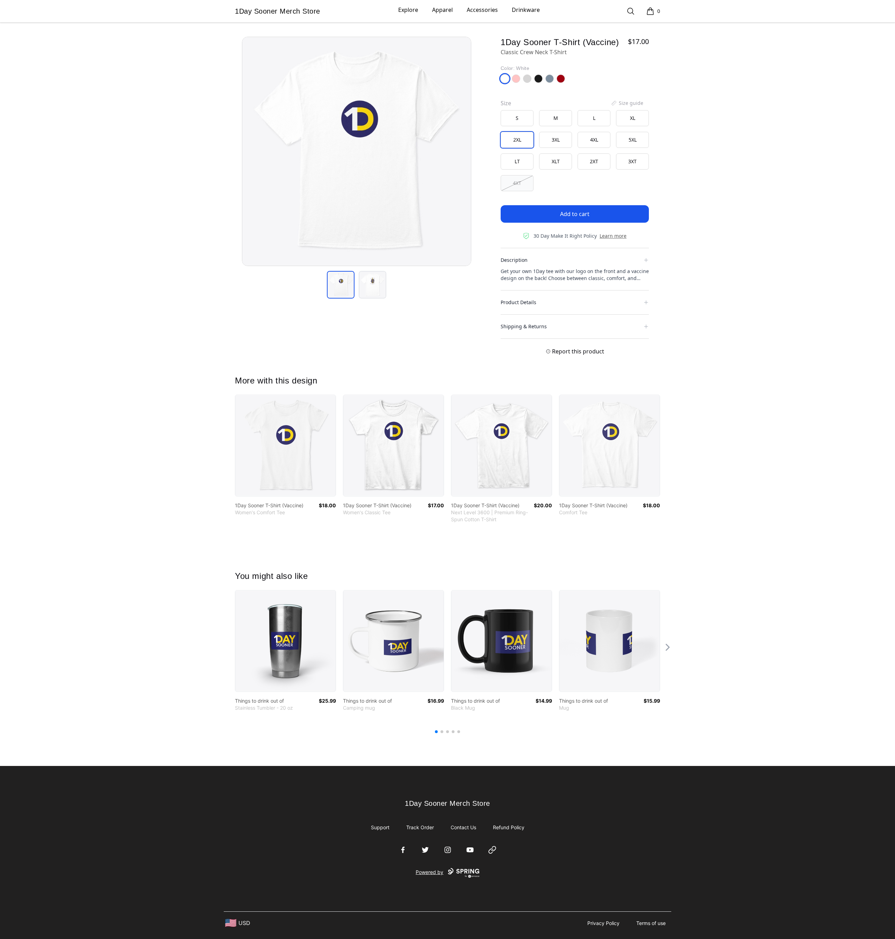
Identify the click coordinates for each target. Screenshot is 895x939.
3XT (632, 161)
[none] (626, 103)
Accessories (482, 10)
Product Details (518, 302)
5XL (633, 139)
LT (517, 161)
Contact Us (463, 827)
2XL (517, 139)
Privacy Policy (603, 923)
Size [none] (506, 103)
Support (380, 827)
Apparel (442, 10)
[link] (285, 445)
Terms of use (651, 923)
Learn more (613, 235)
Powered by (429, 872)
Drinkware (526, 10)
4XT (517, 183)
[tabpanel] (356, 151)
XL (632, 118)
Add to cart (574, 214)
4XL (594, 139)
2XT (594, 161)
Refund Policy (508, 827)
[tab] (341, 285)
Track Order (420, 827)
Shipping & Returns (524, 326)
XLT (556, 161)
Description (514, 260)
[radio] (517, 118)
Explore (408, 10)
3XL (556, 139)
